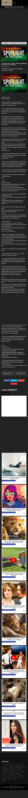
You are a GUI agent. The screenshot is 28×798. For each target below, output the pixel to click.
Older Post (20, 373)
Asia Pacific (5, 766)
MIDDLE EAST (18, 773)
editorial (19, 769)
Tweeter (14, 380)
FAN (18, 771)
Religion (10, 778)
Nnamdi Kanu (21, 775)
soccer (16, 778)
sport (21, 778)
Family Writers (11, 771)
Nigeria (14, 775)
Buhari (23, 766)
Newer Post (8, 373)
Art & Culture (20, 764)
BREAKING (17, 766)
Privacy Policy (21, 787)
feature (23, 771)
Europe (4, 771)
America (12, 764)
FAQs (16, 787)
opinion (4, 778)
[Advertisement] (14, 25)
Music (4, 775)
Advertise (12, 787)
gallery (10, 773)
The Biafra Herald (17, 785)
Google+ (22, 380)
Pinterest (14, 383)
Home (3, 787)
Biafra (11, 766)
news (9, 775)
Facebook (7, 380)
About (7, 787)
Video (4, 780)
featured (4, 773)
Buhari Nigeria (6, 769)
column (12, 769)
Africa (7, 764)
